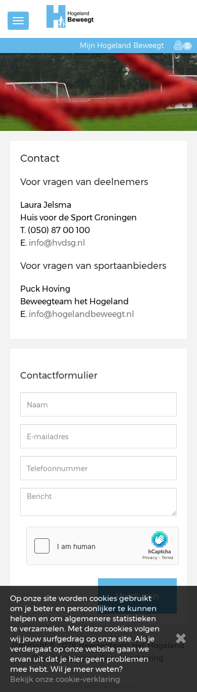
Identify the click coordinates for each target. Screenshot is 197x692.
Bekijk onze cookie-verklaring (65, 679)
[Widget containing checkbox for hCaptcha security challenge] (102, 546)
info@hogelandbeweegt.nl (81, 314)
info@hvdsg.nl (57, 243)
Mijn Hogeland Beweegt (122, 45)
